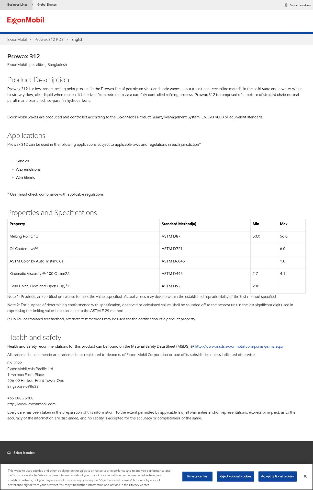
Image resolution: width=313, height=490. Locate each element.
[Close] (305, 476)
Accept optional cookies (277, 476)
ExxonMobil (17, 39)
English (77, 39)
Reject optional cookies (236, 476)
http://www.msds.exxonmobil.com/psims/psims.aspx (239, 346)
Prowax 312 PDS (49, 39)
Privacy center (197, 476)
